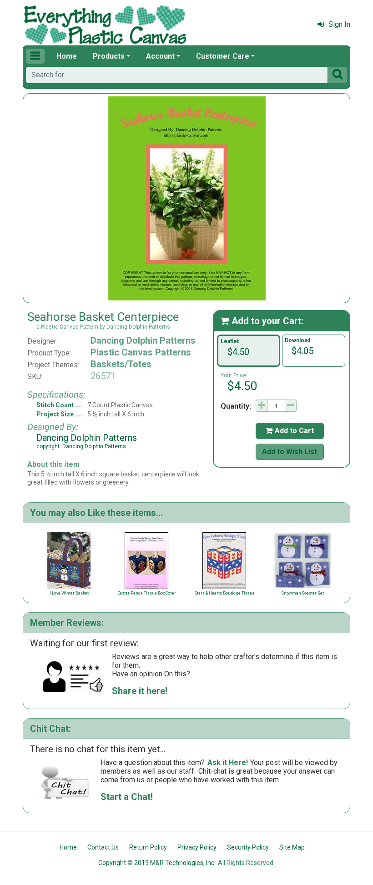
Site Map (292, 847)
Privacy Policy (197, 847)
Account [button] (160, 56)
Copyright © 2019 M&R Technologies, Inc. (157, 862)
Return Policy (148, 847)
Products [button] (109, 56)
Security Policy (248, 847)
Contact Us (103, 847)
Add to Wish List (289, 451)
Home (66, 56)
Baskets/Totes (121, 364)
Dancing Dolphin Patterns (143, 340)
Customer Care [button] (222, 56)
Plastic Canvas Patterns (141, 352)
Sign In (339, 24)
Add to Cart (290, 430)
